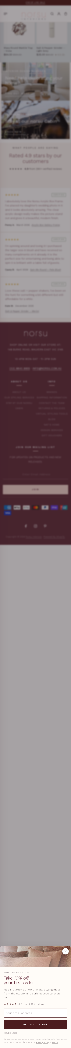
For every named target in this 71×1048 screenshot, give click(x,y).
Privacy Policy (42, 1042)
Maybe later (10, 1032)
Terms (55, 1042)
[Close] (65, 951)
